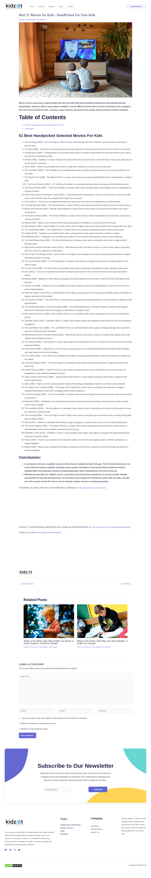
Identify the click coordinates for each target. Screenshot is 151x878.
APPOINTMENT (97, 829)
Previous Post (26, 584)
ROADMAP (64, 834)
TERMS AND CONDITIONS (70, 825)
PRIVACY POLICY (67, 828)
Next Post (126, 584)
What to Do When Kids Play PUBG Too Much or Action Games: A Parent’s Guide (49, 642)
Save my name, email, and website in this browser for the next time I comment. (54, 718)
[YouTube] (19, 850)
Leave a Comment (26, 20)
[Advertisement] (75, 508)
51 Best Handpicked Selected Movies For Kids (44, 125)
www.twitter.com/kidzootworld (48, 532)
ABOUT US (95, 832)
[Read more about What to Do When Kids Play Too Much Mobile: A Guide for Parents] (102, 621)
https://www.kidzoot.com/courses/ (92, 488)
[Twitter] (10, 850)
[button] (136, 6)
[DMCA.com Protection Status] (13, 865)
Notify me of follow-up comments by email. (38, 723)
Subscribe (98, 789)
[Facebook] (6, 850)
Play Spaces (41, 20)
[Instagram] (15, 850)
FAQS (62, 831)
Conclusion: (30, 129)
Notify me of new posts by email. (34, 729)
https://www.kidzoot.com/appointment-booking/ (111, 527)
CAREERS (95, 826)
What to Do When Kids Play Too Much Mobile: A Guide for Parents (102, 642)
